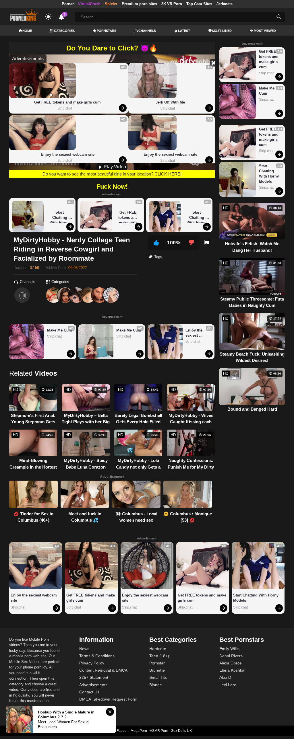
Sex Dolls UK (181, 731)
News (84, 648)
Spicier (111, 4)
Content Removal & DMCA (103, 670)
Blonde (155, 685)
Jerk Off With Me (170, 102)
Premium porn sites (139, 4)
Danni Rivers (231, 656)
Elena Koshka (231, 670)
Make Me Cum (59, 330)
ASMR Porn (159, 731)
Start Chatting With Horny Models (60, 216)
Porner (68, 4)
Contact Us (89, 692)
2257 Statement (93, 677)
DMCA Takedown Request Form (108, 699)
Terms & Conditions (97, 656)
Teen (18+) (159, 656)
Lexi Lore (227, 685)
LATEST (184, 30)
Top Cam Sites (199, 4)
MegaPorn (139, 731)
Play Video (114, 166)
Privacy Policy (91, 663)
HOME (27, 30)
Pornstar (157, 663)
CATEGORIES (64, 30)
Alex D (225, 677)
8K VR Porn (171, 4)
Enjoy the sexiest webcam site (67, 154)
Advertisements (93, 685)
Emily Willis (229, 648)
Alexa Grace (230, 663)
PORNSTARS (106, 30)
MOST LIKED (222, 30)
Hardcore (157, 648)
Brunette (157, 670)
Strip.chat (64, 108)
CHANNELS (147, 30)
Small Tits (158, 677)
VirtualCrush (89, 4)
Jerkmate (224, 4)
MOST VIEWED (265, 30)
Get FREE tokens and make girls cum (67, 102)
